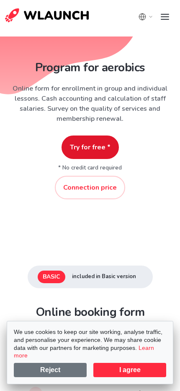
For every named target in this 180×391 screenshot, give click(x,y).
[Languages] (145, 16)
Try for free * (90, 147)
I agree (130, 369)
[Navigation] (165, 17)
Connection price (90, 187)
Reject (50, 369)
